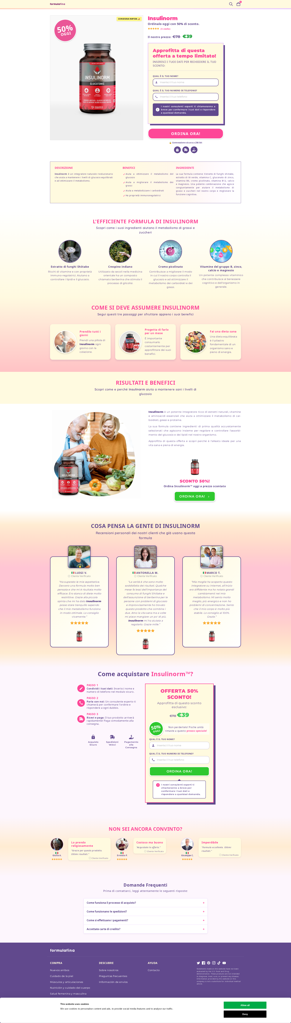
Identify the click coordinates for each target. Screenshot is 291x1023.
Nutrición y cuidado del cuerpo (70, 987)
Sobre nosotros (109, 970)
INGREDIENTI (185, 168)
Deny (245, 1014)
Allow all (245, 1005)
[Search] (231, 4)
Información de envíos (113, 982)
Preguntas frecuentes (113, 976)
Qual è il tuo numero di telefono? (175, 90)
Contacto (154, 970)
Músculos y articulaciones (66, 982)
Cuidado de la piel (61, 976)
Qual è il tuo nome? (165, 76)
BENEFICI (129, 168)
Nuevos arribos (59, 970)
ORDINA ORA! (185, 133)
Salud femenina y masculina (68, 993)
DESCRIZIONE (64, 168)
